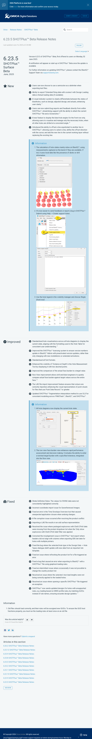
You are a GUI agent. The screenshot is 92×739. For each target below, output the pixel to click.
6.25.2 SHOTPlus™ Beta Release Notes (18, 666)
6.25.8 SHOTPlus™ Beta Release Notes (18, 658)
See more (8, 688)
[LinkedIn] (12, 630)
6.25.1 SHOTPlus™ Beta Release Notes (18, 670)
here (15, 7)
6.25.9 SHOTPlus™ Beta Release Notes (18, 654)
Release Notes (16, 30)
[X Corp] (9, 630)
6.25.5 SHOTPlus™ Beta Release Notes (18, 662)
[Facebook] (5, 630)
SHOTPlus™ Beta (31, 30)
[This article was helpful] (27, 620)
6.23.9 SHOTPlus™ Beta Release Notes (18, 678)
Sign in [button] (84, 16)
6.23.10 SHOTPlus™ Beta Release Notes (19, 674)
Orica (5, 30)
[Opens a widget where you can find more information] (83, 735)
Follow (79, 45)
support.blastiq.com (50, 73)
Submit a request (72, 16)
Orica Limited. (21, 734)
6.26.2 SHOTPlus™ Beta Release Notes (18, 646)
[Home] (20, 16)
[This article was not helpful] (32, 620)
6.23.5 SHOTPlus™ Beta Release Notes (18, 682)
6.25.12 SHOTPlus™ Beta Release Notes (19, 650)
